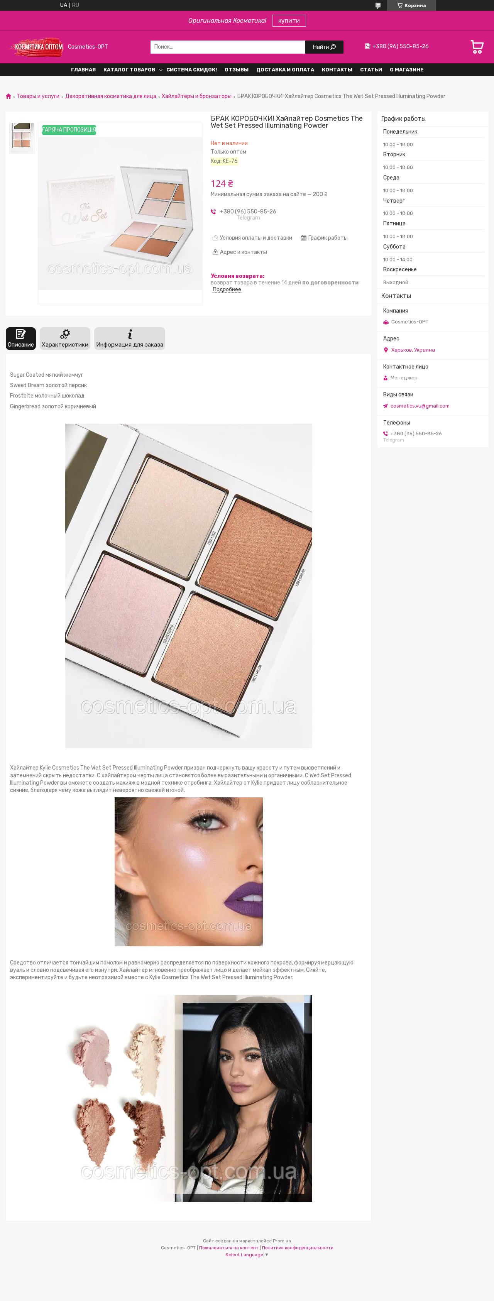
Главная (83, 70)
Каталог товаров (129, 70)
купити (289, 20)
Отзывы (237, 70)
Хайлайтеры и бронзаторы (197, 96)
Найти (321, 47)
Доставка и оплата (285, 70)
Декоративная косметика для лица (110, 96)
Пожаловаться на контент (229, 1247)
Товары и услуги (38, 96)
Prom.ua (282, 1240)
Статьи (371, 70)
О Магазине (406, 70)
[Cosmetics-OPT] (35, 47)
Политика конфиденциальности (297, 1247)
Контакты (337, 70)
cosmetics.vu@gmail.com (420, 406)
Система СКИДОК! (191, 70)
